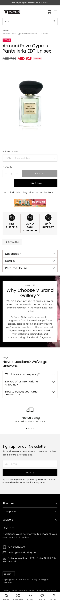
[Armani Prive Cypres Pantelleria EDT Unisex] (30, 105)
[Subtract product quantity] (5, 173)
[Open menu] (55, 11)
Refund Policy (26, 590)
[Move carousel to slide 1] (26, 428)
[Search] (53, 21)
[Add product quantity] (17, 173)
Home (6, 30)
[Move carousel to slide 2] (28, 428)
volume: (11, 151)
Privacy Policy (10, 590)
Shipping (22, 192)
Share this (13, 242)
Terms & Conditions (46, 590)
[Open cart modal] (49, 11)
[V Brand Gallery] (12, 11)
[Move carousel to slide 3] (31, 428)
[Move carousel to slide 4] (33, 428)
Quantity (7, 167)
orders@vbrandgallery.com (23, 552)
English (7, 574)
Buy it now (36, 183)
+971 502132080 (16, 546)
